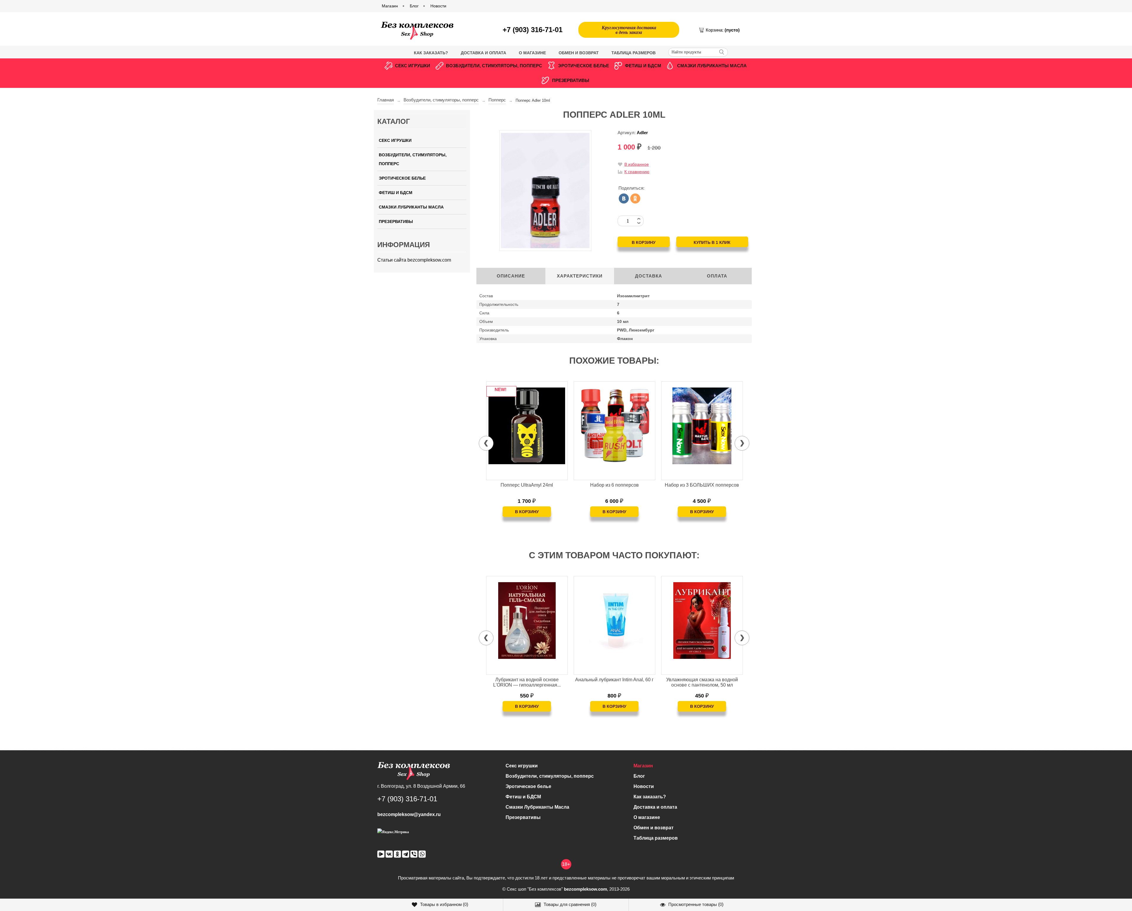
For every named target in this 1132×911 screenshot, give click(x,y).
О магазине (532, 52)
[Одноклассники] (635, 198)
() (444, 904)
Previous (486, 443)
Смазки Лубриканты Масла (712, 65)
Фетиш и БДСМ (643, 65)
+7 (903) (532, 30)
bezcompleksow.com (585, 889)
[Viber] (413, 854)
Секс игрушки (412, 65)
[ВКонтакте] (624, 198)
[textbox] (698, 52)
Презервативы (570, 80)
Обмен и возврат (579, 52)
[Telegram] (405, 854)
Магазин (643, 765)
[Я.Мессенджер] (380, 854)
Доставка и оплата (483, 52)
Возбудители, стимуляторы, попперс (494, 65)
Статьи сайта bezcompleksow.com (414, 259)
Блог (639, 776)
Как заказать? (431, 52)
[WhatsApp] (422, 854)
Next (742, 443)
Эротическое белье (583, 65)
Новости (644, 786)
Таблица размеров (633, 52)
